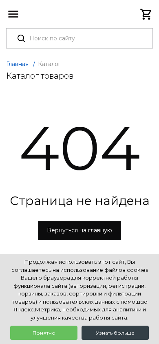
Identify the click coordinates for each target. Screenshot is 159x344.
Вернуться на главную (79, 230)
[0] (146, 14)
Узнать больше (115, 333)
